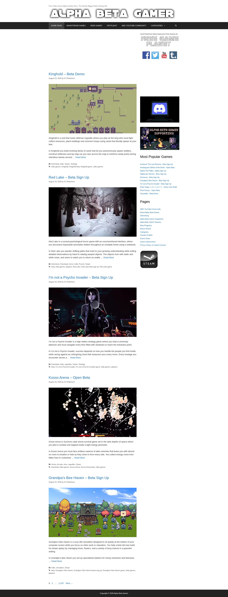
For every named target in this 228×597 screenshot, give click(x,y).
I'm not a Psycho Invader (65, 367)
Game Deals (145, 238)
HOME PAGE (56, 26)
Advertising (144, 216)
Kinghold (65, 167)
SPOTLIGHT (112, 26)
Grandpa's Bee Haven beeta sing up (88, 570)
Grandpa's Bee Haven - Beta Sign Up (154, 180)
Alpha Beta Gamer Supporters (152, 219)
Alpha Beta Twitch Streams (150, 222)
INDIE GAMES (96, 26)
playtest (69, 267)
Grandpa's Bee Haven (64, 570)
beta (53, 267)
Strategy (74, 164)
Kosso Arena (75, 467)
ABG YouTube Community (150, 209)
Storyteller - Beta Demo (149, 194)
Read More (80, 157)
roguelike (68, 364)
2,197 (61, 583)
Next (69, 583)
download (55, 467)
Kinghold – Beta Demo (67, 74)
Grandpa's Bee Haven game (114, 570)
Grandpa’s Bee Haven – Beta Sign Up (79, 478)
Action (53, 464)
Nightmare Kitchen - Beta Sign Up (153, 174)
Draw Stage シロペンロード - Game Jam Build (158, 187)
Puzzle (81, 264)
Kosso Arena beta (88, 467)
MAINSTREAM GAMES (76, 26)
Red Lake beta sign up (90, 267)
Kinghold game (86, 167)
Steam (67, 164)
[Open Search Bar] (175, 25)
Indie (62, 164)
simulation (60, 568)
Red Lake (76, 267)
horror (71, 264)
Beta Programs (146, 225)
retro (65, 464)
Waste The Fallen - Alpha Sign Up (153, 171)
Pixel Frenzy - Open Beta (150, 190)
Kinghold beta (74, 167)
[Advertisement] (93, 49)
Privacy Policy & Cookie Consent (153, 245)
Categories (144, 232)
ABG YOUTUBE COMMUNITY (134, 26)
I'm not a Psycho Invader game (88, 367)
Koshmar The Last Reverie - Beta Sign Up (156, 164)
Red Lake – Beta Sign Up (69, 177)
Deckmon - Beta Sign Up (149, 177)
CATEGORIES (157, 26)
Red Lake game (106, 267)
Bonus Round (145, 229)
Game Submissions (148, 242)
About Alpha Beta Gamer (149, 212)
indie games (56, 167)
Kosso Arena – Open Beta (69, 377)
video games (98, 167)
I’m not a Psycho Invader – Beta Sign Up (81, 277)
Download (55, 164)
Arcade (60, 464)
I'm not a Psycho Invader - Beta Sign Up (155, 184)
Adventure (55, 264)
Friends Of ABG (146, 235)
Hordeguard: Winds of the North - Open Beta (157, 167)
